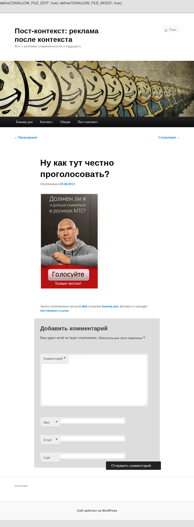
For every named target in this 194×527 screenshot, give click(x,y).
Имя (51, 422)
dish (85, 306)
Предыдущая (26, 137)
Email (51, 440)
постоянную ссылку (54, 310)
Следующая (169, 137)
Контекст (46, 122)
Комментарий (55, 358)
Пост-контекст (88, 122)
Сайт (47, 457)
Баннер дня (24, 122)
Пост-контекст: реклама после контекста (57, 34)
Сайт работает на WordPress (97, 510)
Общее (65, 122)
